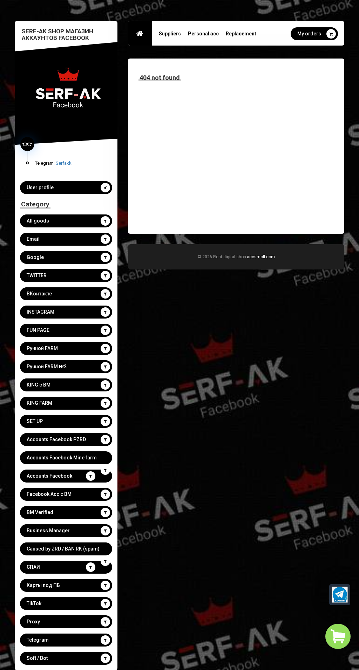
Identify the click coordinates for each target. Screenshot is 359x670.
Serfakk (64, 163)
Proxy (33, 621)
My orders (309, 33)
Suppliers (170, 33)
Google (35, 257)
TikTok (34, 603)
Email (33, 239)
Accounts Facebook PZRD (56, 439)
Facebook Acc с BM (49, 494)
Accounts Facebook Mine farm (62, 457)
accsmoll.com (261, 256)
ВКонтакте (39, 293)
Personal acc (203, 33)
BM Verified (40, 512)
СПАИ (33, 567)
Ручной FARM (42, 348)
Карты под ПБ (43, 585)
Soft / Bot (37, 658)
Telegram (38, 640)
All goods (38, 221)
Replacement (241, 33)
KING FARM (39, 403)
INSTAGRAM (40, 312)
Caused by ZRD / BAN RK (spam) (63, 549)
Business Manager (48, 530)
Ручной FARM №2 (47, 366)
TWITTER (37, 275)
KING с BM (38, 385)
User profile (40, 187)
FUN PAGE (38, 330)
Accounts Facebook (49, 476)
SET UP (35, 421)
